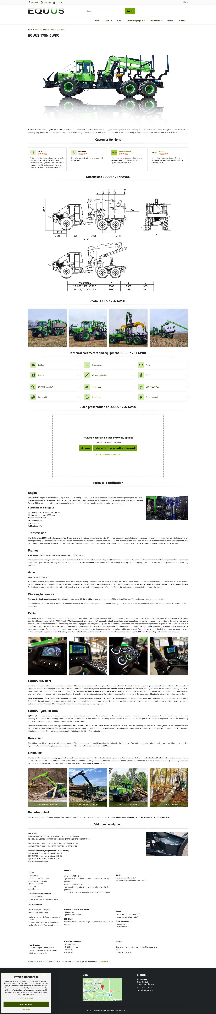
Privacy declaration (122, 1010)
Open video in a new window (109, 454)
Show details (26, 1009)
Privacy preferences (107, 1010)
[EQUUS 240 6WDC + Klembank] (88, 787)
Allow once (85, 448)
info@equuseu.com (147, 990)
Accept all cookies (26, 1004)
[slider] (42, 154)
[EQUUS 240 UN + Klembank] (47, 787)
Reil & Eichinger (125, 151)
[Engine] (167, 508)
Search (130, 11)
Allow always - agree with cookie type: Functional (115, 448)
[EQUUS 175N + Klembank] (128, 787)
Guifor (161, 151)
